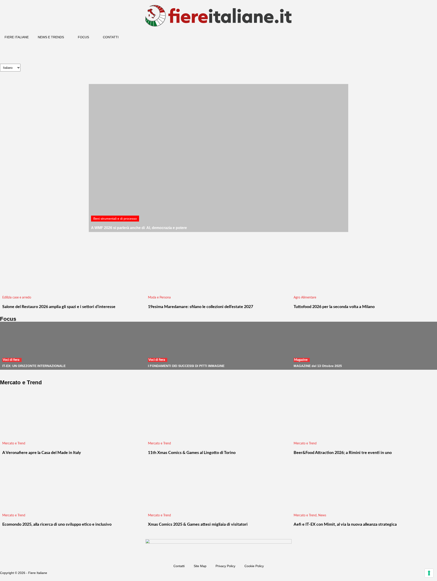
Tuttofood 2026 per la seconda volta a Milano (334, 307)
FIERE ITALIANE (17, 37)
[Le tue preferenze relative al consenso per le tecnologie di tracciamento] (429, 573)
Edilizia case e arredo (16, 297)
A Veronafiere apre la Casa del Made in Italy (41, 453)
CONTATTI (111, 37)
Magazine (300, 360)
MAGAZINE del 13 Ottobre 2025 (318, 366)
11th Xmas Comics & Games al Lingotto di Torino (192, 453)
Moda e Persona (159, 297)
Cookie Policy (254, 566)
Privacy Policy (225, 566)
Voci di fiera (11, 360)
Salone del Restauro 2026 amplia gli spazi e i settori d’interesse (58, 307)
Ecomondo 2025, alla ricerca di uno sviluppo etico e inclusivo (57, 524)
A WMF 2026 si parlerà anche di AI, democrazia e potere (139, 228)
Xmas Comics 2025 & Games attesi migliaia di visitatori (198, 524)
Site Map (200, 566)
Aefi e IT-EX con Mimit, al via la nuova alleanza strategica (345, 524)
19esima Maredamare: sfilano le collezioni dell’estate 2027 (200, 307)
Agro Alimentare (305, 297)
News (322, 515)
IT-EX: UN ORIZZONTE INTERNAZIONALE (34, 366)
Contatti (179, 566)
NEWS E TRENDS (51, 37)
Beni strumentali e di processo (115, 218)
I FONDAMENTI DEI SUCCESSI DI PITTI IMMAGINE (186, 366)
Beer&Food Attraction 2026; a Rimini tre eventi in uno (343, 453)
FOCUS (83, 37)
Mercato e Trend (13, 443)
